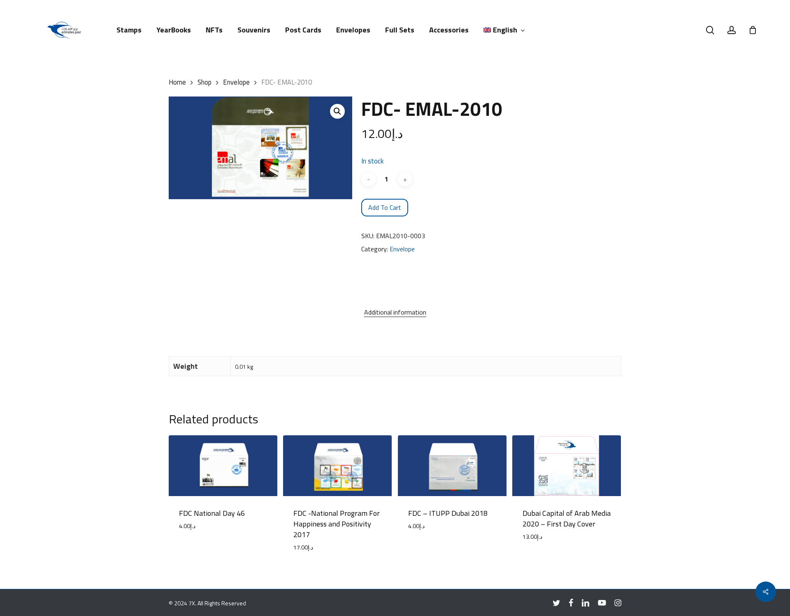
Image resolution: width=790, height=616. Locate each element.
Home (177, 82)
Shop (204, 82)
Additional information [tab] (395, 312)
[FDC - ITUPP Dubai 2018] (452, 465)
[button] (337, 111)
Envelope (236, 82)
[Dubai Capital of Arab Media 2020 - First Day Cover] (566, 465)
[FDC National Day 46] (223, 465)
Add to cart (384, 207)
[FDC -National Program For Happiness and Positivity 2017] (337, 465)
